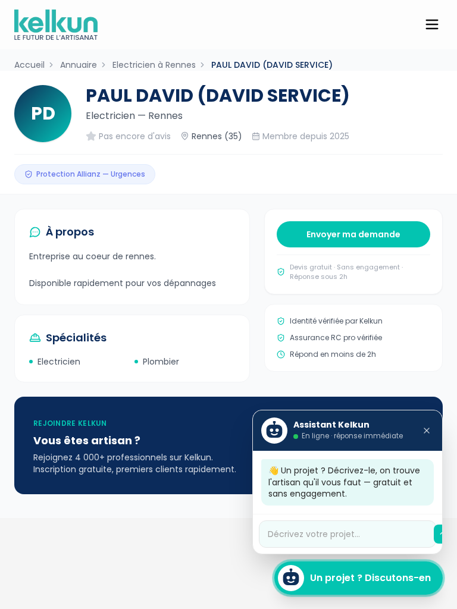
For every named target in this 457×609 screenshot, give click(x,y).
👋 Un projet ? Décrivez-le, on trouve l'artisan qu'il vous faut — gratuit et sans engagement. (344, 482)
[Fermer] (427, 430)
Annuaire (78, 65)
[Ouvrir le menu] (432, 24)
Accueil (29, 65)
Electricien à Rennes (154, 65)
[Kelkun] (56, 25)
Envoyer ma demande (353, 234)
